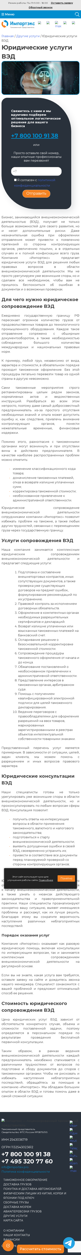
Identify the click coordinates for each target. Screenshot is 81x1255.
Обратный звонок (41, 7)
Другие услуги (15, 1216)
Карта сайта (13, 1220)
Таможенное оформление (25, 1180)
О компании (13, 1230)
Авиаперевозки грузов (22, 1211)
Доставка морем (17, 1207)
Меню (9, 14)
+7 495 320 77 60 (27, 1161)
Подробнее (46, 880)
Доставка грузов (17, 1184)
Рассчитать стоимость (40, 1249)
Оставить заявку (62, 3)
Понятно (66, 878)
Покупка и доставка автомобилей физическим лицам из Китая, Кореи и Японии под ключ (34, 1193)
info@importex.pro (15, 1167)
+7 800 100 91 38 (34, 135)
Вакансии (11, 1239)
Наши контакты (16, 1235)
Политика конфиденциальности (26, 1171)
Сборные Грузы (16, 1202)
